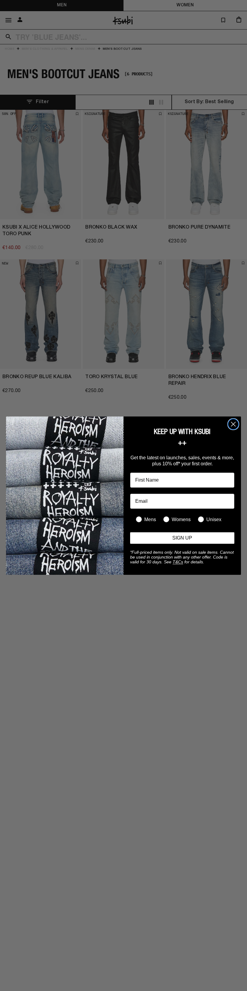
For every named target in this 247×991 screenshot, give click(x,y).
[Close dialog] (233, 424)
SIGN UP (182, 537)
